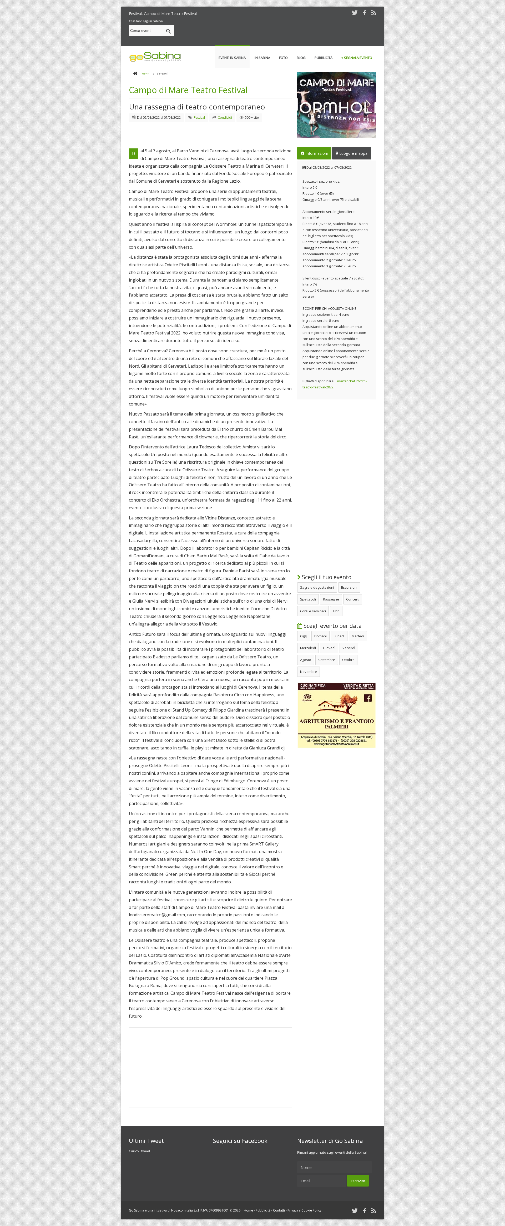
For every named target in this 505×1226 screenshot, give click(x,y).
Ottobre (348, 659)
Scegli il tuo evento (326, 577)
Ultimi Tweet (146, 1140)
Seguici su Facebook (240, 1140)
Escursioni (349, 587)
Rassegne (331, 599)
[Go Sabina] (135, 74)
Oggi (303, 636)
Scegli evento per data (332, 625)
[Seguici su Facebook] (364, 12)
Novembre (308, 671)
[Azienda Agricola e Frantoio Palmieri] (336, 747)
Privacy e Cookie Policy (304, 1210)
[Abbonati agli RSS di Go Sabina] (373, 12)
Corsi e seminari (313, 611)
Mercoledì (308, 647)
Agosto (305, 659)
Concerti (352, 599)
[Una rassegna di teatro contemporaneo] (336, 105)
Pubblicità (263, 1210)
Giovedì (329, 647)
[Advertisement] (280, 31)
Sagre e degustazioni (317, 587)
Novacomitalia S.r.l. (185, 1210)
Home (248, 1210)
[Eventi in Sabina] (155, 60)
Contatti (279, 1210)
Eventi (145, 74)
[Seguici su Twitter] (355, 12)
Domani (320, 636)
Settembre (326, 659)
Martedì (358, 636)
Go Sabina (136, 1210)
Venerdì (348, 647)
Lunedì (339, 636)
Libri (336, 611)
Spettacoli (308, 599)
